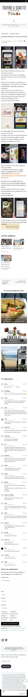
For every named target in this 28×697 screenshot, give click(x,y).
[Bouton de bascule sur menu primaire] (14, 20)
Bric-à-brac (5, 33)
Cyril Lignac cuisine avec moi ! (6, 248)
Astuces (4, 317)
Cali (5, 419)
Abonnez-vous (6, 666)
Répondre (25, 384)
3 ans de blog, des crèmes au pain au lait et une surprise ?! (5, 265)
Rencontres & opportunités (15, 368)
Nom (2, 591)
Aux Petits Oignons (20, 183)
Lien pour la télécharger (7, 195)
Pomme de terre (13, 319)
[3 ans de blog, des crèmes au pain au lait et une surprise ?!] (6, 258)
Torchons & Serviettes (7, 41)
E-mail (3, 598)
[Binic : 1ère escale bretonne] (18, 242)
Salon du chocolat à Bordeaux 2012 (10, 342)
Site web (3, 605)
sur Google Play (10, 171)
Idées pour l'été (17, 317)
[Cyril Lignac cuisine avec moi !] (6, 242)
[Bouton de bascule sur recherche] (26, 1)
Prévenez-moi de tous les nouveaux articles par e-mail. (14, 616)
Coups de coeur (14, 33)
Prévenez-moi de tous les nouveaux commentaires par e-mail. (5, 616)
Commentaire (4, 577)
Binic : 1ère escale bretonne (18, 247)
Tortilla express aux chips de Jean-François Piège (13, 321)
